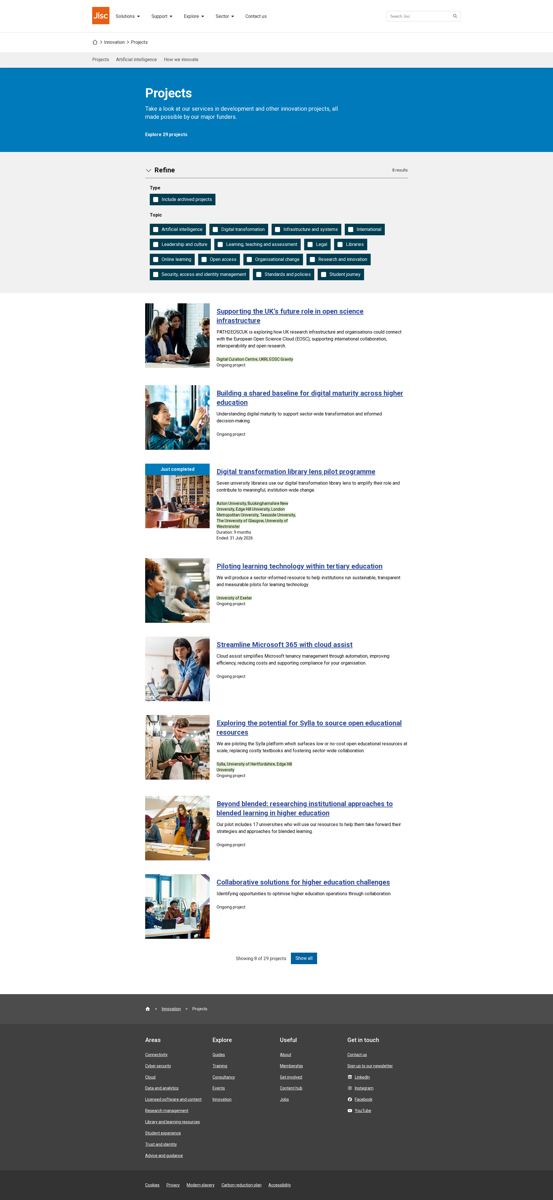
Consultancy (224, 1077)
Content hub (291, 1088)
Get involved (291, 1077)
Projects (139, 42)
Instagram (364, 1088)
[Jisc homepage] (101, 16)
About (285, 1054)
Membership (291, 1066)
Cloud (150, 1077)
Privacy (173, 1185)
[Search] (456, 16)
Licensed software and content (173, 1099)
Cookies (152, 1185)
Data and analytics (162, 1088)
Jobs (284, 1099)
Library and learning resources (172, 1122)
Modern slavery (201, 1185)
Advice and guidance (164, 1155)
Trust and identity (161, 1144)
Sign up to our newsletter (370, 1066)
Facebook (363, 1099)
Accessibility (279, 1185)
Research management (166, 1110)
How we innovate (181, 59)
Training (220, 1066)
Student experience (163, 1133)
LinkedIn (362, 1077)
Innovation (114, 42)
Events (219, 1088)
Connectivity (156, 1054)
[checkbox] (182, 199)
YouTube (363, 1110)
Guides (219, 1054)
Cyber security (158, 1066)
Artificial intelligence (136, 59)
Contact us (256, 16)
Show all (304, 958)
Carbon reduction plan (241, 1185)
